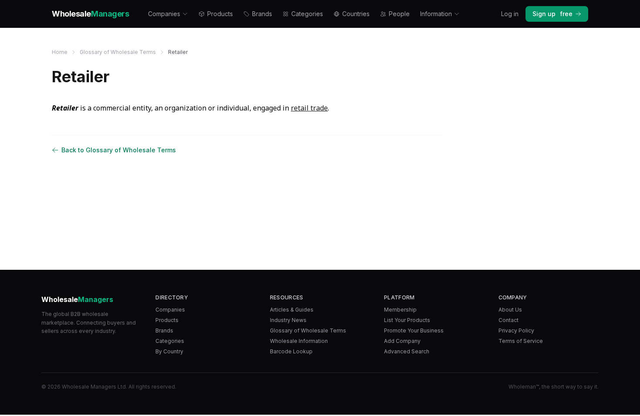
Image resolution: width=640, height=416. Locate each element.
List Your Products (407, 320)
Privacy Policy (516, 330)
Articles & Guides (291, 309)
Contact (509, 320)
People (399, 13)
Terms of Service (521, 341)
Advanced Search (406, 351)
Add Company (402, 341)
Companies (164, 13)
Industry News (288, 320)
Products (220, 13)
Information (436, 13)
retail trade (309, 108)
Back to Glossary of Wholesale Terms (118, 150)
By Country (169, 351)
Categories (307, 13)
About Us (510, 309)
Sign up (552, 13)
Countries (356, 13)
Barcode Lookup (291, 351)
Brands (262, 13)
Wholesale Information (299, 341)
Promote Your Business (414, 330)
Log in (510, 13)
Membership (400, 309)
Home (59, 52)
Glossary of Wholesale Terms (118, 52)
